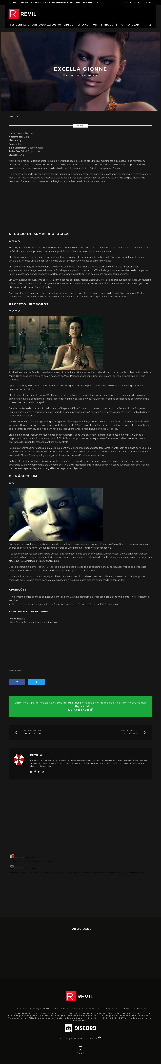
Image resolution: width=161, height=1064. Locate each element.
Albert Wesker (54, 247)
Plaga (64, 408)
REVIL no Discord (91, 3)
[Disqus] (80, 818)
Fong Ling (130, 734)
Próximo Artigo (129, 730)
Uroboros (14, 379)
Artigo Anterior (32, 730)
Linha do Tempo (112, 25)
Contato (14, 3)
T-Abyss (27, 283)
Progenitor (76, 376)
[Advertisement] (80, 205)
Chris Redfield (133, 412)
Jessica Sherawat (90, 279)
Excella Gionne (16, 670)
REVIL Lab (132, 25)
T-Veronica (24, 260)
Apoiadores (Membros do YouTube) (61, 3)
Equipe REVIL (41, 1009)
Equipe (24, 3)
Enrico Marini (33, 734)
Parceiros (35, 3)
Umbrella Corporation (112, 257)
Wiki (95, 25)
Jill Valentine (26, 425)
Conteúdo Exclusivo (46, 25)
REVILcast (83, 25)
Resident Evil (19, 25)
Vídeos (68, 25)
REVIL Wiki (70, 75)
